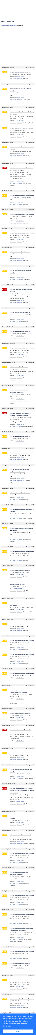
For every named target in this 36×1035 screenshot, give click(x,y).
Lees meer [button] (7, 1026)
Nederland (3, 25)
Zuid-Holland (13, 78)
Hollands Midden (11, 25)
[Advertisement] (18, 46)
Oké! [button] (18, 1031)
